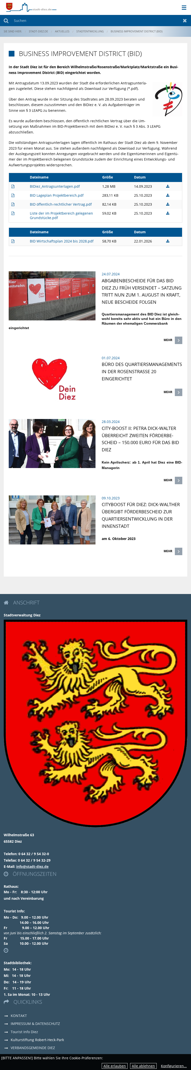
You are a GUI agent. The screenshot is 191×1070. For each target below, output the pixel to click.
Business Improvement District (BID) (136, 31)
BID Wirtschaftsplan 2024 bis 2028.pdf (62, 241)
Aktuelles (62, 31)
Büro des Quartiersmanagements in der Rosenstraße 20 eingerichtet (142, 371)
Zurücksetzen (185, 20)
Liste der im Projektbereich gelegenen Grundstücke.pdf (61, 215)
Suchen (6, 20)
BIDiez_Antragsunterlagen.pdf (55, 186)
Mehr (168, 340)
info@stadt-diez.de (32, 866)
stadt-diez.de (38, 31)
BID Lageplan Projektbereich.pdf (57, 195)
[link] (95, 307)
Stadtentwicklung (90, 31)
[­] (182, 7)
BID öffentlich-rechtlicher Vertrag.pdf (61, 204)
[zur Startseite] (31, 7)
